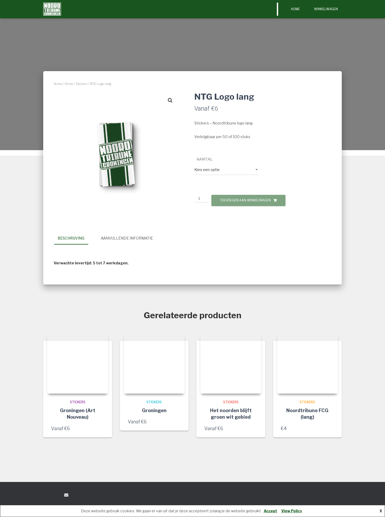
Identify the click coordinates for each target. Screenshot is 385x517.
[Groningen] (154, 363)
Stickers (81, 84)
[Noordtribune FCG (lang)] (307, 363)
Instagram (56, 496)
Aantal (204, 159)
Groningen (154, 410)
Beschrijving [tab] (71, 238)
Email (66, 495)
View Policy (291, 511)
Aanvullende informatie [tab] (127, 238)
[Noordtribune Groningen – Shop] (52, 9)
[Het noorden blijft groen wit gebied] (230, 363)
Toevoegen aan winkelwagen (245, 200)
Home (295, 9)
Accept (270, 511)
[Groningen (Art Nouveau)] (77, 363)
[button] (170, 100)
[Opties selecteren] (101, 428)
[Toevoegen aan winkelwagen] (331, 428)
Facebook (47, 496)
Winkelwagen (326, 9)
